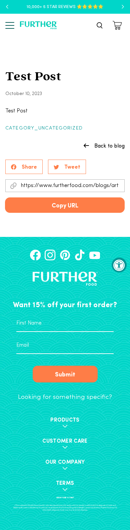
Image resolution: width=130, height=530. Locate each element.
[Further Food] (38, 25)
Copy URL (65, 205)
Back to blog (109, 145)
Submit (65, 374)
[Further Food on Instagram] (50, 255)
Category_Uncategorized (44, 128)
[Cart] (118, 25)
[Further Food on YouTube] (94, 255)
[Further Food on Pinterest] (65, 255)
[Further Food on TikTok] (79, 255)
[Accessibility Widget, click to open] (119, 265)
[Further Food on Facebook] (35, 255)
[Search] (99, 25)
